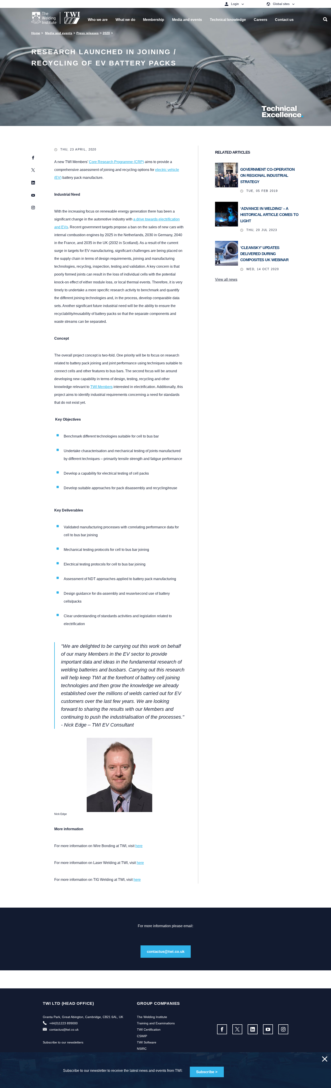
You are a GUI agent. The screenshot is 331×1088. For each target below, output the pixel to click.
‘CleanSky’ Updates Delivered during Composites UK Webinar (264, 254)
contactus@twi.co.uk (165, 951)
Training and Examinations (156, 1023)
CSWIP (142, 1036)
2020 (106, 33)
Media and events (58, 33)
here (139, 846)
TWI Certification (149, 1029)
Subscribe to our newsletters (63, 1042)
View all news (226, 279)
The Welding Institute (152, 1017)
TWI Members (101, 387)
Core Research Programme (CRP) (116, 162)
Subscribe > (207, 1072)
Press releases (87, 33)
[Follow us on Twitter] (237, 1029)
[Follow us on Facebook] (222, 1029)
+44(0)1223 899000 (63, 1023)
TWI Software (146, 1042)
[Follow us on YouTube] (268, 1029)
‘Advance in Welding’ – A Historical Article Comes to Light (269, 214)
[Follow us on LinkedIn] (253, 1029)
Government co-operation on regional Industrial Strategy (267, 175)
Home (35, 33)
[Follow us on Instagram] (283, 1029)
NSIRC (142, 1048)
